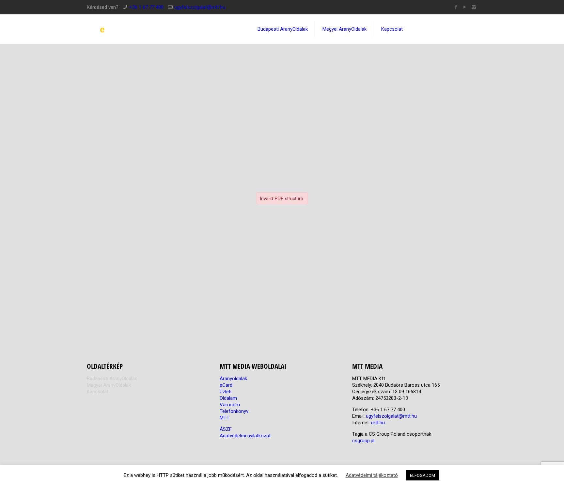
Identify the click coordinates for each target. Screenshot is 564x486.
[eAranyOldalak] (135, 29)
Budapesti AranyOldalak (112, 378)
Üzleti (225, 392)
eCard (226, 385)
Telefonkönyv (234, 411)
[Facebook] (456, 7)
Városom (230, 405)
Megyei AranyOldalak (109, 385)
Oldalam (228, 398)
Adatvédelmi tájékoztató (372, 475)
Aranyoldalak (233, 378)
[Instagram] (473, 7)
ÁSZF (226, 429)
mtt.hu (378, 423)
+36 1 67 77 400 (146, 7)
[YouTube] (465, 7)
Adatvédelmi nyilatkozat (245, 436)
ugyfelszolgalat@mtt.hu (199, 7)
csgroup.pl (363, 441)
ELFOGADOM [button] (422, 475)
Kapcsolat (97, 392)
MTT (224, 418)
